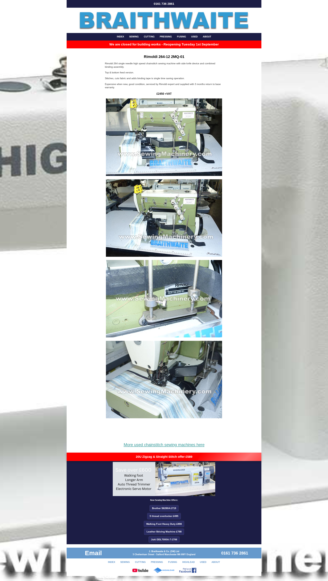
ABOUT (207, 36)
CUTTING (149, 36)
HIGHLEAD (188, 562)
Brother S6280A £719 (164, 508)
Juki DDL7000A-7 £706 (164, 539)
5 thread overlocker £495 (164, 516)
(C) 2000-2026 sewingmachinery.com (202, 578)
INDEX (120, 36)
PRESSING (166, 36)
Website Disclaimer (105, 578)
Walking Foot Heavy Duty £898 (164, 524)
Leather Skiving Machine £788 (164, 531)
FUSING (181, 36)
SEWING (134, 36)
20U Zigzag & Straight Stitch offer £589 (164, 456)
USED (194, 36)
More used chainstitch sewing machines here (164, 444)
